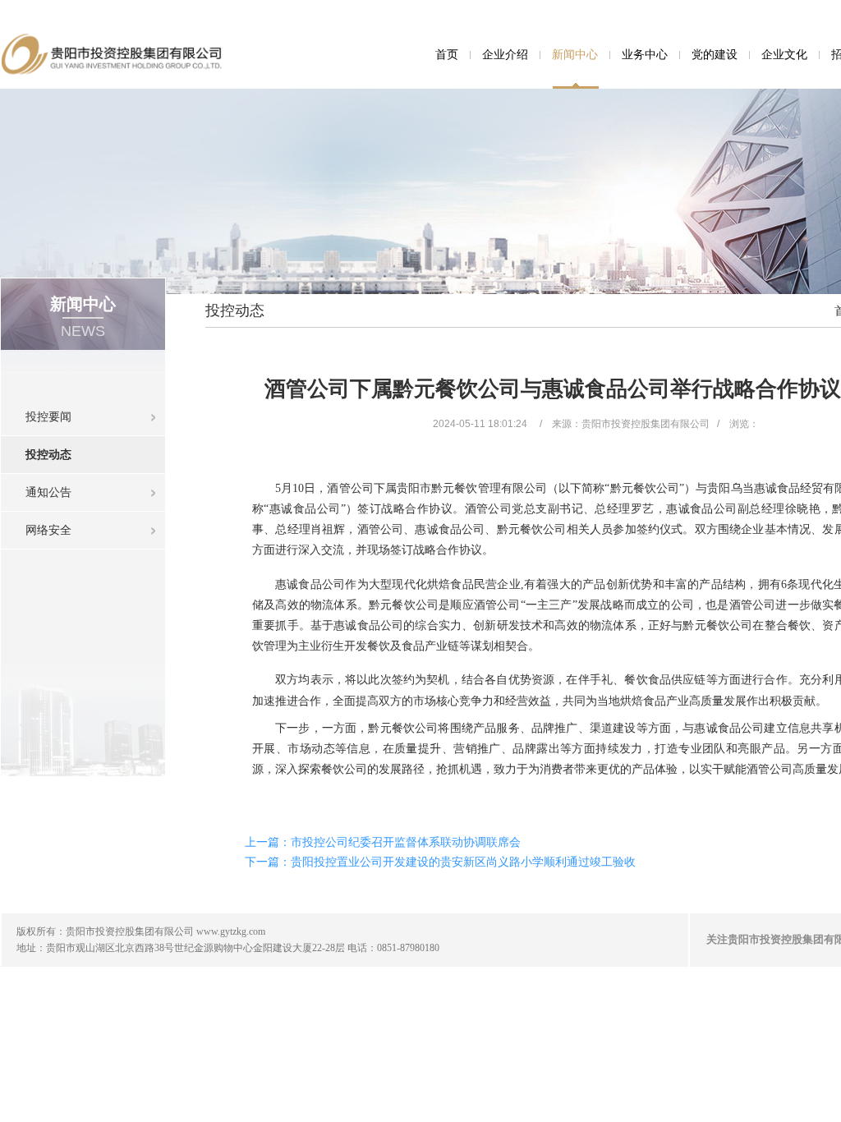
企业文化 (784, 54)
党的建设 (715, 54)
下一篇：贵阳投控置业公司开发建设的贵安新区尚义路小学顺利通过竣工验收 (440, 861)
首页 (446, 54)
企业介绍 (505, 54)
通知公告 (48, 492)
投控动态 (48, 454)
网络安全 (48, 529)
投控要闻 (48, 416)
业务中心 (645, 54)
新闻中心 (575, 54)
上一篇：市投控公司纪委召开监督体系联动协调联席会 (383, 841)
